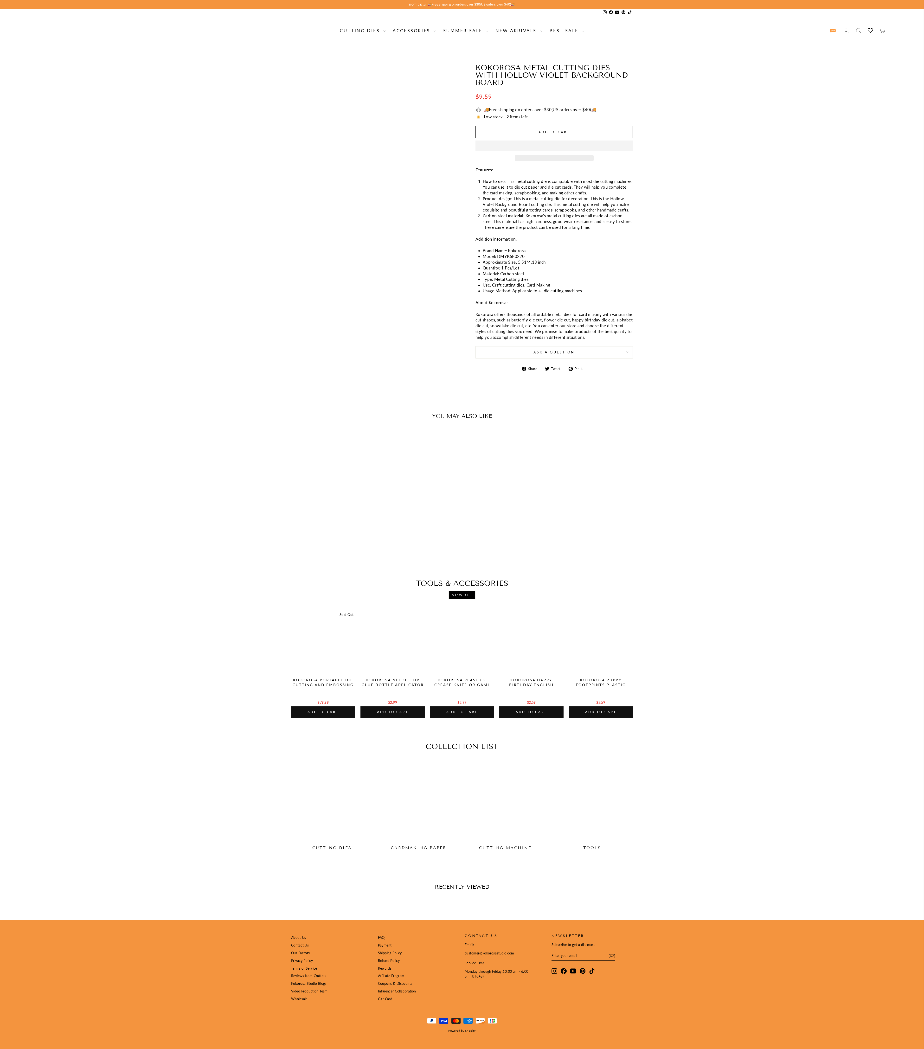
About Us (298, 937)
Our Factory (300, 953)
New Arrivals (517, 30)
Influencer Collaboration (397, 991)
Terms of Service (304, 968)
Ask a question (554, 352)
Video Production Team (309, 991)
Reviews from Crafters (308, 976)
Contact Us (300, 945)
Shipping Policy (390, 953)
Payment (385, 945)
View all (462, 595)
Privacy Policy (302, 961)
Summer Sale (464, 30)
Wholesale (299, 999)
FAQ (381, 937)
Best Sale (565, 30)
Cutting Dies (361, 30)
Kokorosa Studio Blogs (309, 983)
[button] (554, 146)
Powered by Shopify (462, 1030)
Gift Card (385, 999)
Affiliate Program (391, 976)
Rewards (384, 968)
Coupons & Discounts (395, 983)
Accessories (412, 30)
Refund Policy (389, 961)
